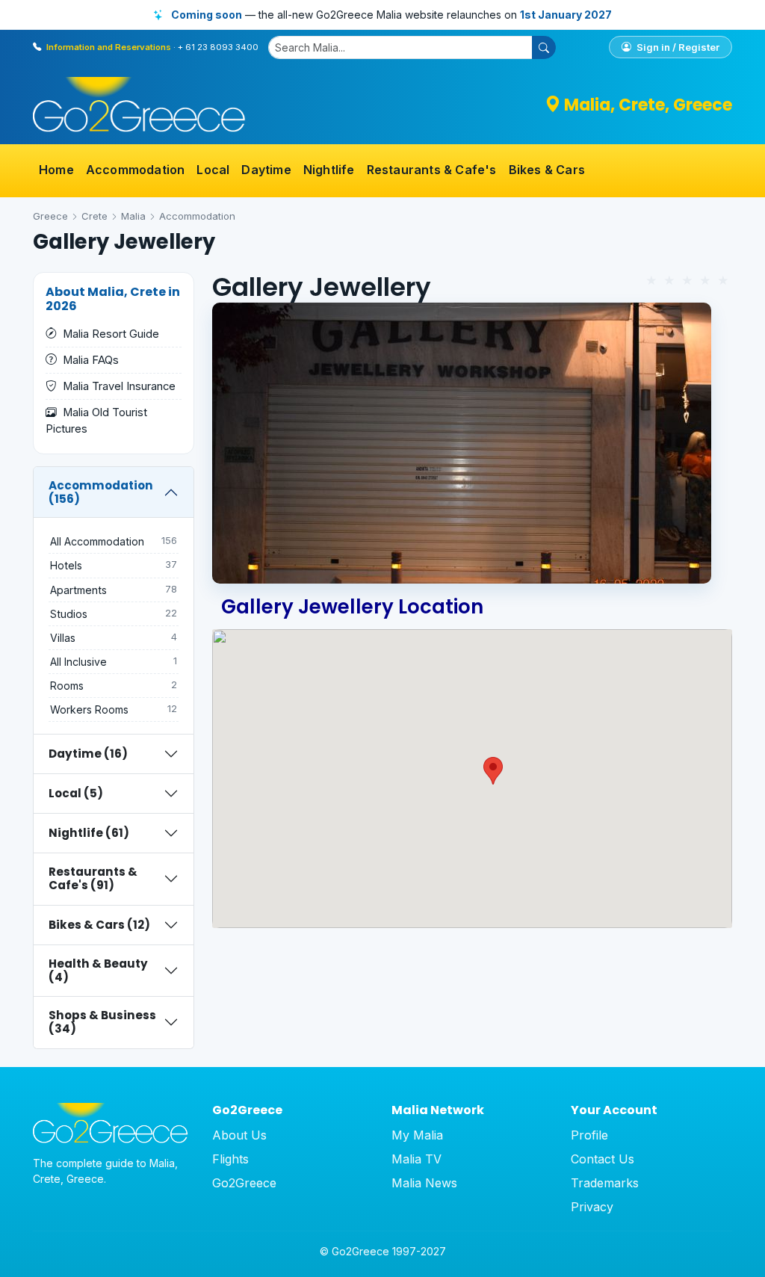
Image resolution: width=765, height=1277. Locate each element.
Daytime (266, 169)
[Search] (544, 47)
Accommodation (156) (101, 492)
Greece (50, 216)
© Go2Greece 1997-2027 (383, 1251)
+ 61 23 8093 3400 (218, 47)
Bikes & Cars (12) (99, 925)
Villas (113, 637)
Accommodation (135, 169)
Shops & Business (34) (102, 1021)
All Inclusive (113, 661)
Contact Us (602, 1158)
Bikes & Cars (547, 169)
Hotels (113, 565)
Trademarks (605, 1182)
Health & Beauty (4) (98, 970)
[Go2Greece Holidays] (139, 104)
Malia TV (416, 1158)
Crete (94, 216)
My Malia (417, 1135)
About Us (239, 1135)
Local (212, 169)
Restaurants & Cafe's (432, 169)
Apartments (113, 590)
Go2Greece (244, 1182)
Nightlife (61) (89, 833)
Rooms (113, 685)
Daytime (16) (88, 753)
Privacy (592, 1206)
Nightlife (329, 169)
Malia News (424, 1182)
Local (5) (76, 793)
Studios (113, 613)
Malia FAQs (91, 360)
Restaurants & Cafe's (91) (93, 878)
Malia (133, 216)
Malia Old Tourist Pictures (96, 421)
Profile (589, 1135)
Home (56, 169)
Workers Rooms (113, 709)
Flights (230, 1158)
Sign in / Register (676, 47)
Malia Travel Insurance (119, 386)
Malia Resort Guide (111, 334)
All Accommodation (113, 541)
